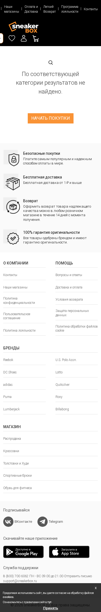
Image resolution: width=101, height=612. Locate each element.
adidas (8, 385)
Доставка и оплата (68, 287)
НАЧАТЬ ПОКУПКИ (50, 118)
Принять (50, 608)
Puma (7, 397)
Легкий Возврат (49, 9)
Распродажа (12, 439)
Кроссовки (11, 451)
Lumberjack (11, 409)
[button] (23, 38)
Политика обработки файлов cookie (76, 329)
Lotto (58, 372)
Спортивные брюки (17, 475)
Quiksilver (62, 385)
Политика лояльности (19, 330)
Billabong (62, 409)
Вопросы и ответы (68, 275)
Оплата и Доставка (31, 9)
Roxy (58, 397)
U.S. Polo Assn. (66, 360)
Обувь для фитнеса (17, 488)
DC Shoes (10, 372)
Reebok (8, 360)
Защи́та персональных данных (72, 313)
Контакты (91, 9)
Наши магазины (11, 9)
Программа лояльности (69, 9)
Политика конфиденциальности (19, 301)
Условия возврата (69, 299)
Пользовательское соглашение (16, 316)
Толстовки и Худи (16, 463)
